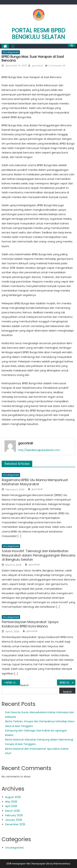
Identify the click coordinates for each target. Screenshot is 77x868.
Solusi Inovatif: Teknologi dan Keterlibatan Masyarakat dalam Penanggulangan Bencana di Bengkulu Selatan (38, 555)
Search (24, 685)
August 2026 (13, 797)
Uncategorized (11, 52)
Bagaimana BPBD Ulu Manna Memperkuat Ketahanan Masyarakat (35, 482)
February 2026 (14, 815)
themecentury (62, 863)
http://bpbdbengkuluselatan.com (39, 450)
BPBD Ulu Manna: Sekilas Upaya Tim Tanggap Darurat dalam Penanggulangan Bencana (13, 682)
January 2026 (13, 820)
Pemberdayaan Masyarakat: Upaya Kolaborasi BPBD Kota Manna (30, 624)
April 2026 (11, 806)
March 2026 (12, 811)
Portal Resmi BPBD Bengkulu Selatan (38, 33)
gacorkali (37, 65)
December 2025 (15, 824)
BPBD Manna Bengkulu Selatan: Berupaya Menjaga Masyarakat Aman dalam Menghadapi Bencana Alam (67, 682)
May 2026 (11, 801)
